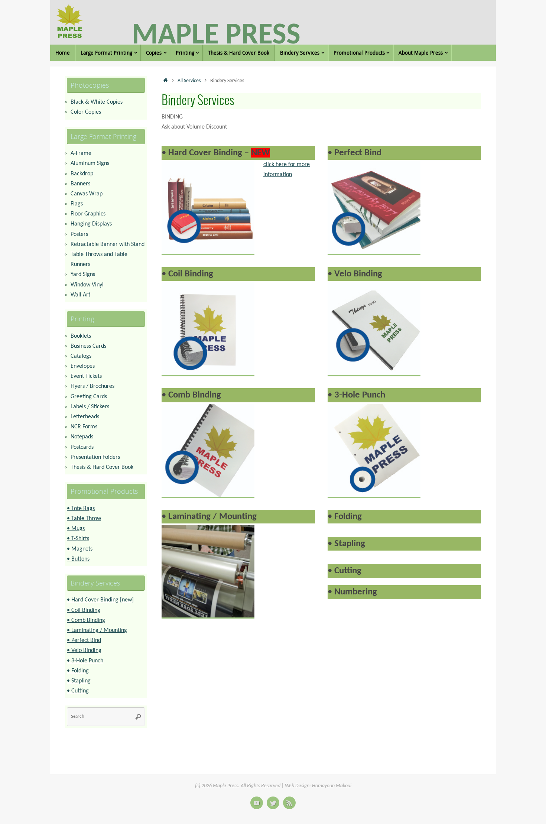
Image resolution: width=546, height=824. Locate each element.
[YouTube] (256, 803)
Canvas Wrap (87, 194)
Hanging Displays (91, 224)
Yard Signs (83, 275)
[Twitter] (273, 803)
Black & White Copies (97, 102)
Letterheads (85, 417)
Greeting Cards (89, 397)
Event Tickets (86, 376)
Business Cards (88, 346)
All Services (189, 81)
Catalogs (81, 356)
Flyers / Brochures (92, 386)
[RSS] (289, 803)
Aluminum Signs (90, 163)
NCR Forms (84, 427)
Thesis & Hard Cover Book (102, 467)
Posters (79, 234)
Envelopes (83, 366)
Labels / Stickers (90, 407)
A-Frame (81, 153)
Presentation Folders (95, 457)
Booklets (81, 336)
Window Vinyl (87, 285)
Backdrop (82, 174)
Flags (77, 204)
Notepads (82, 437)
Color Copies (86, 112)
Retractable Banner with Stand (107, 244)
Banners (80, 184)
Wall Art (80, 295)
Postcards (82, 447)
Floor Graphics (88, 214)
